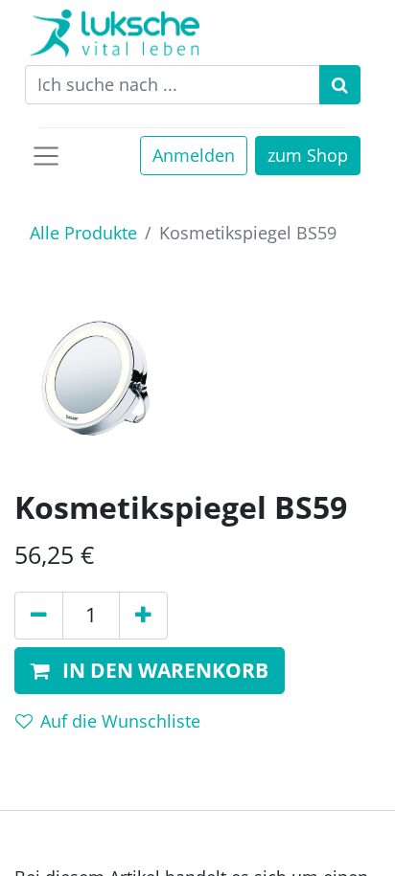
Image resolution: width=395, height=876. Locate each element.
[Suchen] (339, 84)
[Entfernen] (38, 616)
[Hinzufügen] (143, 616)
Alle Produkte (83, 232)
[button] (149, 671)
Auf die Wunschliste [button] (120, 720)
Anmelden (193, 155)
